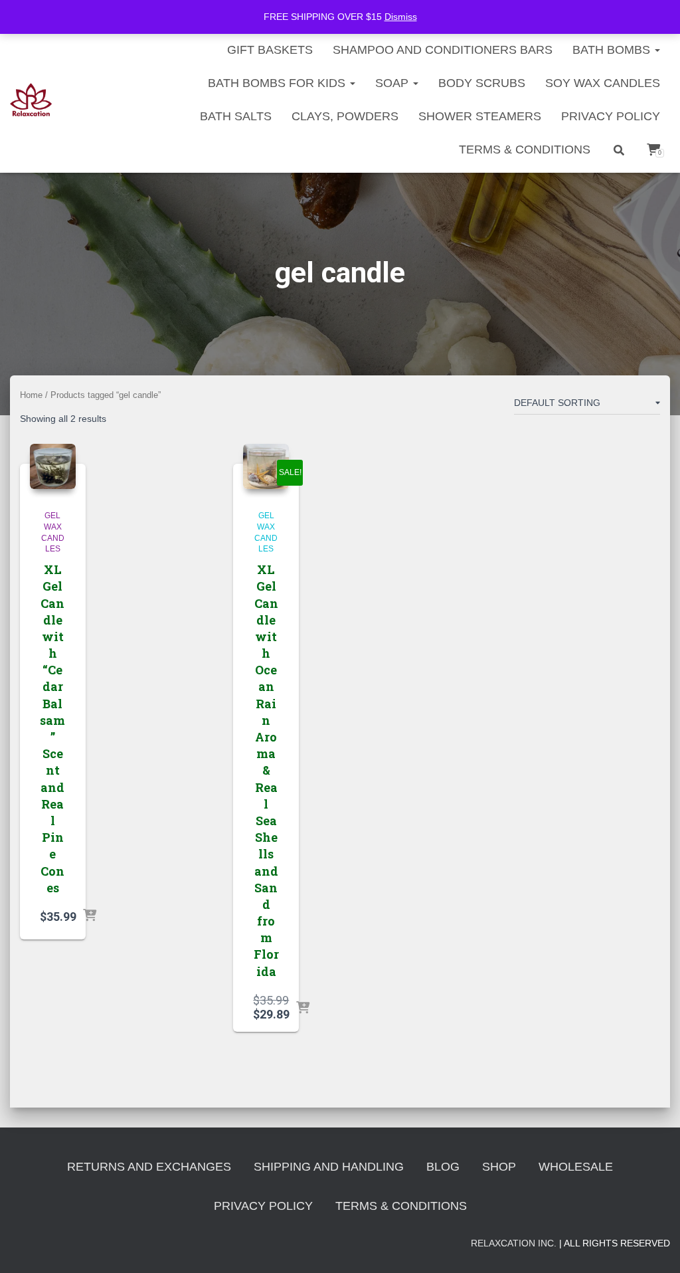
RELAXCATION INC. (513, 1243)
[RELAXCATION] (31, 99)
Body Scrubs (481, 83)
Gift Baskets (270, 49)
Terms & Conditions (524, 149)
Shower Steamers (479, 116)
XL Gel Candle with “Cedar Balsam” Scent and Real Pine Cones (52, 728)
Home (31, 395)
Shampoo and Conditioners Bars (442, 49)
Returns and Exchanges (149, 1166)
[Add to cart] (89, 916)
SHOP (499, 1166)
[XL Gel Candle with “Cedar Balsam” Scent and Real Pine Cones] (53, 467)
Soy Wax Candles (602, 83)
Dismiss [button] (400, 16)
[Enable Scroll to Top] (654, 1246)
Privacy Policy (610, 116)
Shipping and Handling (329, 1166)
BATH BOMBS (612, 49)
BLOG (443, 1166)
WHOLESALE (576, 1166)
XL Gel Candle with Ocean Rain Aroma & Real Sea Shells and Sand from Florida (266, 770)
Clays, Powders (345, 116)
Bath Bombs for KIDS (278, 83)
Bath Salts (236, 116)
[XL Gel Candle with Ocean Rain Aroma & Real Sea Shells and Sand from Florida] (266, 467)
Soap (393, 83)
